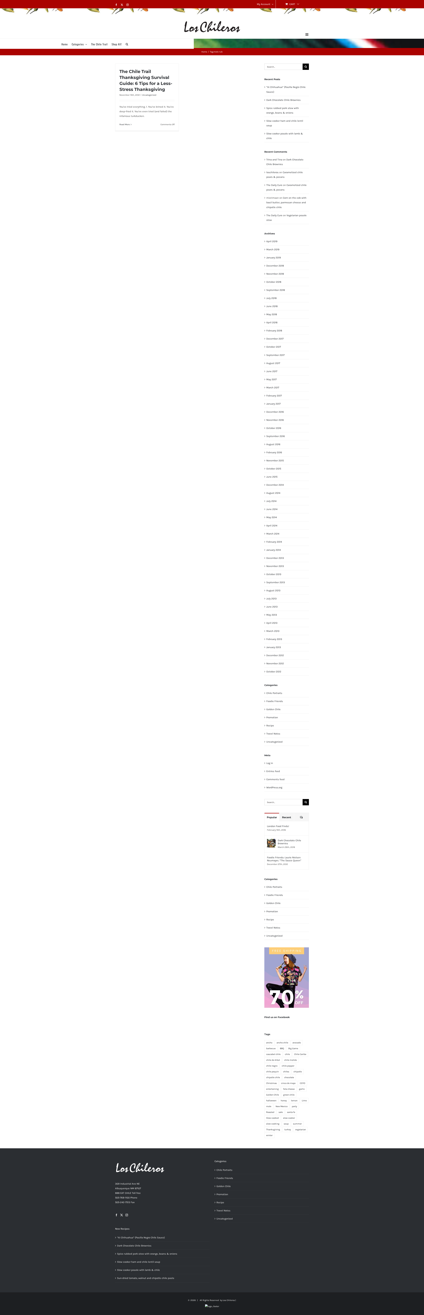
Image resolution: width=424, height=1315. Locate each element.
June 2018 (272, 306)
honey (284, 1100)
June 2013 (272, 606)
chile (287, 1054)
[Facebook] (116, 1215)
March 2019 (272, 249)
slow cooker (289, 1118)
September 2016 (275, 436)
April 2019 (271, 241)
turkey (287, 1129)
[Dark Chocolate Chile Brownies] (271, 841)
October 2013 (273, 574)
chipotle (297, 1071)
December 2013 (275, 558)
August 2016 (273, 444)
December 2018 (275, 265)
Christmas (271, 1083)
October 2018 (273, 281)
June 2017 (271, 371)
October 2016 (273, 428)
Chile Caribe (300, 1054)
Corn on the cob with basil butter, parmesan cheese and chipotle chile (286, 202)
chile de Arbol (273, 1060)
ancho (269, 1042)
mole (268, 1106)
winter (269, 1135)
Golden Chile (273, 709)
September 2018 (275, 290)
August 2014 (273, 492)
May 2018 (271, 314)
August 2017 (273, 363)
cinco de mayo (288, 1083)
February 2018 (274, 330)
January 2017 (273, 403)
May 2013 (271, 614)
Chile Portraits (274, 693)
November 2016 (275, 419)
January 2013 (273, 647)
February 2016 (274, 452)
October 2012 (273, 671)
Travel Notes (273, 733)
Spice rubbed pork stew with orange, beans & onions (147, 1253)
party (294, 1106)
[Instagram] (126, 1215)
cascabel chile (273, 1054)
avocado (296, 1042)
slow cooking (272, 1123)
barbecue (271, 1048)
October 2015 (273, 468)
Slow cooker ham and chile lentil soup (138, 1261)
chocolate (289, 1077)
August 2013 (273, 590)
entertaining (272, 1089)
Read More (124, 124)
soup (286, 1123)
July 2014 (271, 501)
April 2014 (271, 525)
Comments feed (275, 779)
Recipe (270, 725)
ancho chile (282, 1042)
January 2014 (273, 549)
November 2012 (275, 663)
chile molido (290, 1060)
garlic (302, 1089)
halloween (271, 1100)
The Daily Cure (274, 185)
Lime (304, 1100)
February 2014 (274, 541)
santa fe (291, 1112)
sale (281, 1112)
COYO (302, 1083)
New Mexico (282, 1106)
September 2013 (275, 582)
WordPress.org (274, 787)
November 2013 (275, 566)
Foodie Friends (274, 701)
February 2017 (274, 395)
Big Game (293, 1048)
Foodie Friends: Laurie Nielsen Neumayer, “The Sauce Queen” (284, 859)
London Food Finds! (278, 826)
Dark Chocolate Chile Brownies (283, 99)
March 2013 (272, 631)
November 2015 (275, 460)
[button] (127, 44)
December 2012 (275, 655)
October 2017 (273, 346)
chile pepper (288, 1066)
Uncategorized (149, 95)
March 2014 (272, 533)
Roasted (270, 1112)
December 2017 (275, 338)
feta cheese (289, 1089)
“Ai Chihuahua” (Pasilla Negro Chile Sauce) (141, 1237)
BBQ (282, 1048)
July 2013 (271, 598)
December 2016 (275, 411)
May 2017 (271, 379)
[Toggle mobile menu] (307, 34)
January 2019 (273, 257)
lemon (294, 1100)
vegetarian (300, 1129)
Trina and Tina (274, 159)
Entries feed (273, 771)
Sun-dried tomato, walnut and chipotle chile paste (145, 1278)
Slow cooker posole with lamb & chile (138, 1269)
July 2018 (271, 298)
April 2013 (271, 622)
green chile (288, 1095)
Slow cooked (272, 1118)
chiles (286, 1071)
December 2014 (275, 484)
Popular (272, 817)
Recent (286, 817)
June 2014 (271, 509)
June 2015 (271, 476)
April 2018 (271, 322)
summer (297, 1123)
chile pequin (272, 1071)
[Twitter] (121, 1215)
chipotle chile (273, 1077)
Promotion (272, 717)
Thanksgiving (273, 1129)
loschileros (272, 172)
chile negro (271, 1066)
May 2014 (271, 517)
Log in (269, 763)
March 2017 (272, 387)
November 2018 (275, 273)
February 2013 (274, 639)
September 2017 (275, 355)
